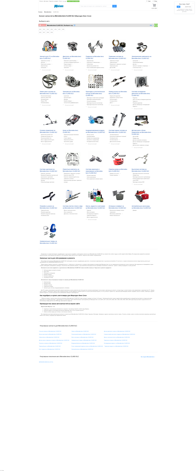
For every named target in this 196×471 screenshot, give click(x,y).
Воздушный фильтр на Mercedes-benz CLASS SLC (83, 343)
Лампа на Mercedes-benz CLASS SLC (80, 331)
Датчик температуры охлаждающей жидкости (141, 105)
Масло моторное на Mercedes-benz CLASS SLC (82, 337)
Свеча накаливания (91, 177)
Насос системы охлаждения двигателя (142, 99)
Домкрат (135, 210)
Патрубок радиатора (137, 103)
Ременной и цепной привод (70, 60)
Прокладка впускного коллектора (94, 103)
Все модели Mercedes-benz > (148, 356)
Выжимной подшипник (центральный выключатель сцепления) (49, 176)
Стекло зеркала (67, 138)
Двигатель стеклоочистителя (70, 213)
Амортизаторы (44, 65)
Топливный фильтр (114, 134)
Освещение (43, 67)
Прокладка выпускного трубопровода (141, 177)
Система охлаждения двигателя (71, 62)
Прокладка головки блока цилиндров (95, 97)
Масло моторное (91, 212)
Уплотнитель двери (68, 141)
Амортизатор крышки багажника (71, 134)
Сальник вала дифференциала (71, 102)
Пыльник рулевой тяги (46, 138)
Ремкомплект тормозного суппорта (118, 64)
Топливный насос (114, 138)
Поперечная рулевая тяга (47, 136)
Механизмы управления (115, 213)
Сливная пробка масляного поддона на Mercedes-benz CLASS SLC (119, 334)
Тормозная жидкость (91, 215)
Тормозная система (45, 60)
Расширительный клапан (92, 141)
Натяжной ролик (44, 99)
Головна (40, 12)
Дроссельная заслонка (115, 141)
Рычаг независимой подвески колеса (95, 67)
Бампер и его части (114, 173)
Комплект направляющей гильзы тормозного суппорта (71, 177)
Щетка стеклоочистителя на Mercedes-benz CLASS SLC (117, 337)
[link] (40, 11)
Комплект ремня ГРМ (46, 97)
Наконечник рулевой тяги (93, 65)
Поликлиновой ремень (138, 62)
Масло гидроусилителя (46, 141)
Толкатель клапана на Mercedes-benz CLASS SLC (50, 343)
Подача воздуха (67, 64)
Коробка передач (68, 101)
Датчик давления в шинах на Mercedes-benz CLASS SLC (117, 331)
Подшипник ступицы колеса (116, 97)
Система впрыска (114, 139)
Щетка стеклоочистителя (69, 210)
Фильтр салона (90, 134)
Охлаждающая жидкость (92, 213)
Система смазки (67, 65)
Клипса (65, 136)
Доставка (46, 1)
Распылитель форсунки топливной (118, 136)
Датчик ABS (112, 67)
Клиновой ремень (45, 102)
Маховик (66, 99)
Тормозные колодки (114, 60)
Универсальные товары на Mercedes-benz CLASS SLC (84, 340)
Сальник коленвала (91, 101)
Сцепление (66, 96)
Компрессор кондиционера (93, 138)
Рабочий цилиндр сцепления (47, 182)
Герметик (89, 210)
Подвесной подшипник (115, 96)
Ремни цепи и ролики (46, 64)
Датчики (135, 64)
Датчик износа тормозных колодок (141, 145)
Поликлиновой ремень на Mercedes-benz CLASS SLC (84, 334)
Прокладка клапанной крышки (94, 99)
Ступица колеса (113, 101)
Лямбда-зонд (136, 138)
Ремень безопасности (115, 215)
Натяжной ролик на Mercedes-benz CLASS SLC (82, 349)
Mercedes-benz (47, 12)
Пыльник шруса (67, 97)
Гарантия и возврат (53, 1)
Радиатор (135, 97)
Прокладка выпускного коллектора (95, 104)
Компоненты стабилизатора (93, 62)
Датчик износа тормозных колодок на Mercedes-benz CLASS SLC (54, 340)
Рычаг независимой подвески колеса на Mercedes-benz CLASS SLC (87, 346)
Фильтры (43, 62)
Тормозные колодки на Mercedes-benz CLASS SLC (115, 340)
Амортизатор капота (68, 139)
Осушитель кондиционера (93, 139)
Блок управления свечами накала (95, 178)
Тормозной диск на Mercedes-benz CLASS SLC (50, 346)
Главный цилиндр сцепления (47, 178)
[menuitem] (148, 1)
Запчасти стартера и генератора (140, 65)
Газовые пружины (114, 175)
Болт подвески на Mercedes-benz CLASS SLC (49, 349)
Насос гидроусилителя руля (47, 139)
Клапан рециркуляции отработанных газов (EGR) (141, 179)
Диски (111, 102)
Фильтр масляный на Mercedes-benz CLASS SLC (50, 334)
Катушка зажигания (91, 175)
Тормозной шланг (114, 65)
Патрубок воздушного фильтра (48, 213)
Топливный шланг (45, 215)
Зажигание (66, 67)
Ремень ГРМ (44, 101)
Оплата (41, 1)
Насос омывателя (68, 212)
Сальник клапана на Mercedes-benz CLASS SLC (50, 331)
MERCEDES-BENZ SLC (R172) (46, 362)
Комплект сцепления (46, 173)
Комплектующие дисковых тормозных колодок (73, 181)
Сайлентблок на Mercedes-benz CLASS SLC (49, 337)
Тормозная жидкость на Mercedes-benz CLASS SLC (116, 346)
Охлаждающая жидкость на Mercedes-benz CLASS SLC (117, 343)
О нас (60, 1)
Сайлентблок (90, 64)
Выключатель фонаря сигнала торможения (117, 211)
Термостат (135, 101)
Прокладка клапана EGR (138, 182)
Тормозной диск (113, 62)
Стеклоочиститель (137, 67)
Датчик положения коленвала (140, 140)
